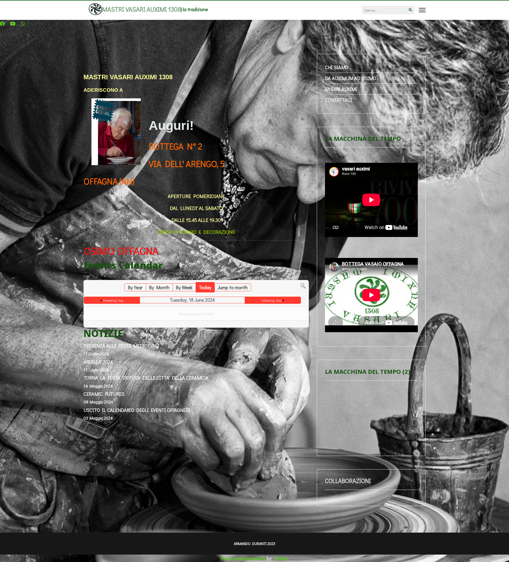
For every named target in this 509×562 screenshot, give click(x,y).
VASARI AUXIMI (341, 89)
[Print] (301, 277)
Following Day (271, 300)
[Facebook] (2, 23)
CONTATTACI (338, 100)
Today (205, 287)
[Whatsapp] (23, 23)
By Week (184, 287)
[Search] (303, 286)
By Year (135, 287)
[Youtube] (12, 23)
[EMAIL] (306, 277)
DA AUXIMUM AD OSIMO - (352, 78)
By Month (159, 287)
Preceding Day (113, 300)
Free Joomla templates (243, 558)
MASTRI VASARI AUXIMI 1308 (141, 9)
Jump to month (233, 287)
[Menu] (422, 10)
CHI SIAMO (336, 67)
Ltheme (281, 558)
